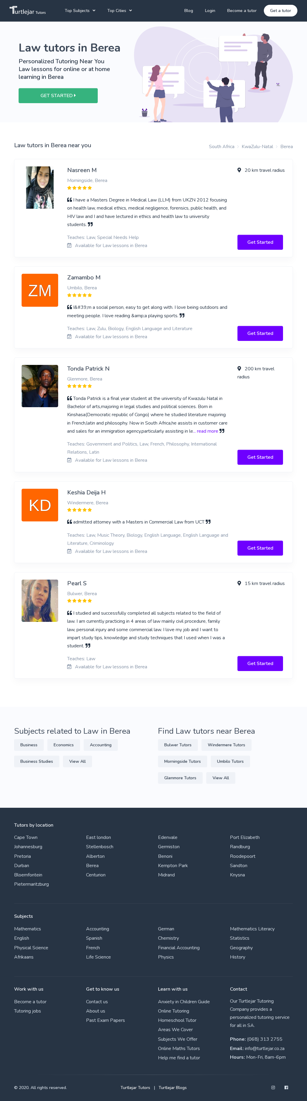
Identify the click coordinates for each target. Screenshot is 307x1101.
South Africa (221, 146)
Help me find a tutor (179, 1058)
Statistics (239, 938)
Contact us (97, 1001)
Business (28, 745)
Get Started (260, 242)
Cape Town (25, 837)
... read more (205, 431)
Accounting (101, 745)
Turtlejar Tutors (135, 1088)
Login (210, 10)
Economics (64, 745)
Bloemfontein (28, 875)
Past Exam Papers (105, 1020)
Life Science (98, 957)
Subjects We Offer (177, 1039)
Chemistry (168, 938)
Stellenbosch (99, 846)
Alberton (95, 856)
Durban (21, 865)
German (166, 929)
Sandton (238, 865)
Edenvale (167, 837)
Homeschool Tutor (177, 1020)
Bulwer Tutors (178, 745)
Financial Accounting (179, 947)
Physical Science (31, 947)
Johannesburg (28, 846)
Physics (166, 957)
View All (77, 761)
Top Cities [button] (116, 10)
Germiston (169, 846)
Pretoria (22, 856)
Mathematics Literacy (252, 929)
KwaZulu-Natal (257, 146)
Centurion (96, 875)
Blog (188, 10)
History (237, 957)
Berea (286, 146)
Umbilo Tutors (230, 761)
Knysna (237, 875)
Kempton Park (173, 865)
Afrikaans (24, 957)
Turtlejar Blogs (173, 1088)
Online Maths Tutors (179, 1048)
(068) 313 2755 (264, 1039)
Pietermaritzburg (31, 884)
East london (98, 837)
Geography (241, 947)
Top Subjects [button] (77, 10)
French (93, 947)
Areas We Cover (175, 1029)
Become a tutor (242, 10)
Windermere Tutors (226, 745)
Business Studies (36, 761)
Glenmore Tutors (180, 778)
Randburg (240, 846)
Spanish (94, 938)
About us (95, 1011)
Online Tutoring (173, 1011)
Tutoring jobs (27, 1011)
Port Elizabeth (245, 837)
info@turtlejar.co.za (265, 1048)
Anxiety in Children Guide (184, 1001)
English (21, 938)
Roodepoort (242, 856)
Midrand (166, 875)
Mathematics (27, 929)
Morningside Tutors (182, 761)
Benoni (165, 856)
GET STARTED (57, 95)
